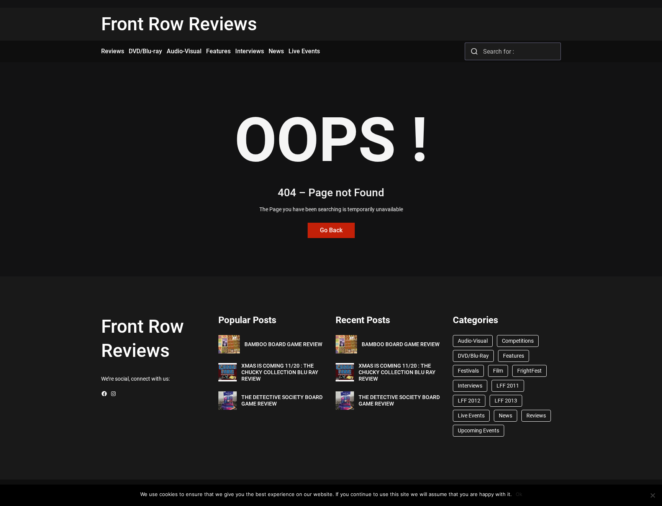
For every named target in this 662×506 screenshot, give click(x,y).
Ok (519, 494)
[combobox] (513, 51)
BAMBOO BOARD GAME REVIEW (283, 344)
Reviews (536, 415)
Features (513, 356)
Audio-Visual (473, 341)
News (505, 415)
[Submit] (474, 51)
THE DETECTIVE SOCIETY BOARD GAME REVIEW (282, 400)
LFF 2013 (506, 401)
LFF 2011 (507, 386)
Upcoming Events (478, 430)
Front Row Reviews (179, 24)
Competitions (518, 341)
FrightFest (529, 371)
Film (498, 371)
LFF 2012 (469, 401)
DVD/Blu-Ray (473, 356)
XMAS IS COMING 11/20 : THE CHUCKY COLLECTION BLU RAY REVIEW (279, 372)
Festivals (468, 371)
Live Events (471, 415)
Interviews (470, 386)
